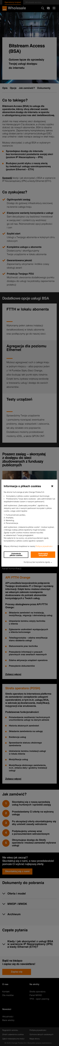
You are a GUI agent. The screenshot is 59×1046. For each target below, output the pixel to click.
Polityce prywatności (44, 546)
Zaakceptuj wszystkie (43, 554)
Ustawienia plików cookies (16, 554)
